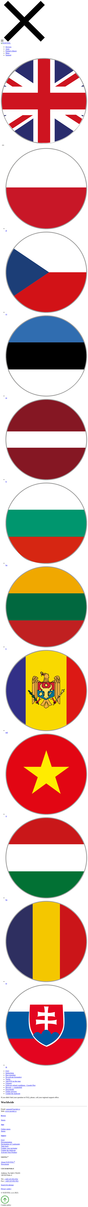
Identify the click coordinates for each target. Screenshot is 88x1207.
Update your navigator (9, 1148)
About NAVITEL (8, 1162)
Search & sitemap (7, 1185)
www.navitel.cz (10, 1111)
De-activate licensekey (14, 1077)
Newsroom (5, 1164)
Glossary (9, 1083)
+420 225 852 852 (11, 1179)
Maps (8, 53)
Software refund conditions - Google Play (21, 1085)
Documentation (6, 1142)
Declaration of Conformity (10, 1144)
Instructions (10, 1073)
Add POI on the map (13, 1081)
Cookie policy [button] (6, 1205)
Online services (11, 1091)
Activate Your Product (9, 1152)
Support (8, 55)
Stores (3, 1120)
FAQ (7, 1071)
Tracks (8, 1079)
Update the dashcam (13, 1094)
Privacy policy (6, 1189)
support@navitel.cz (13, 1109)
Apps (7, 49)
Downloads (10, 1089)
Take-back (4, 1146)
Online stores (5, 1129)
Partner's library (11, 51)
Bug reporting (11, 1075)
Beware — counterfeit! (14, 1087)
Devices (8, 47)
